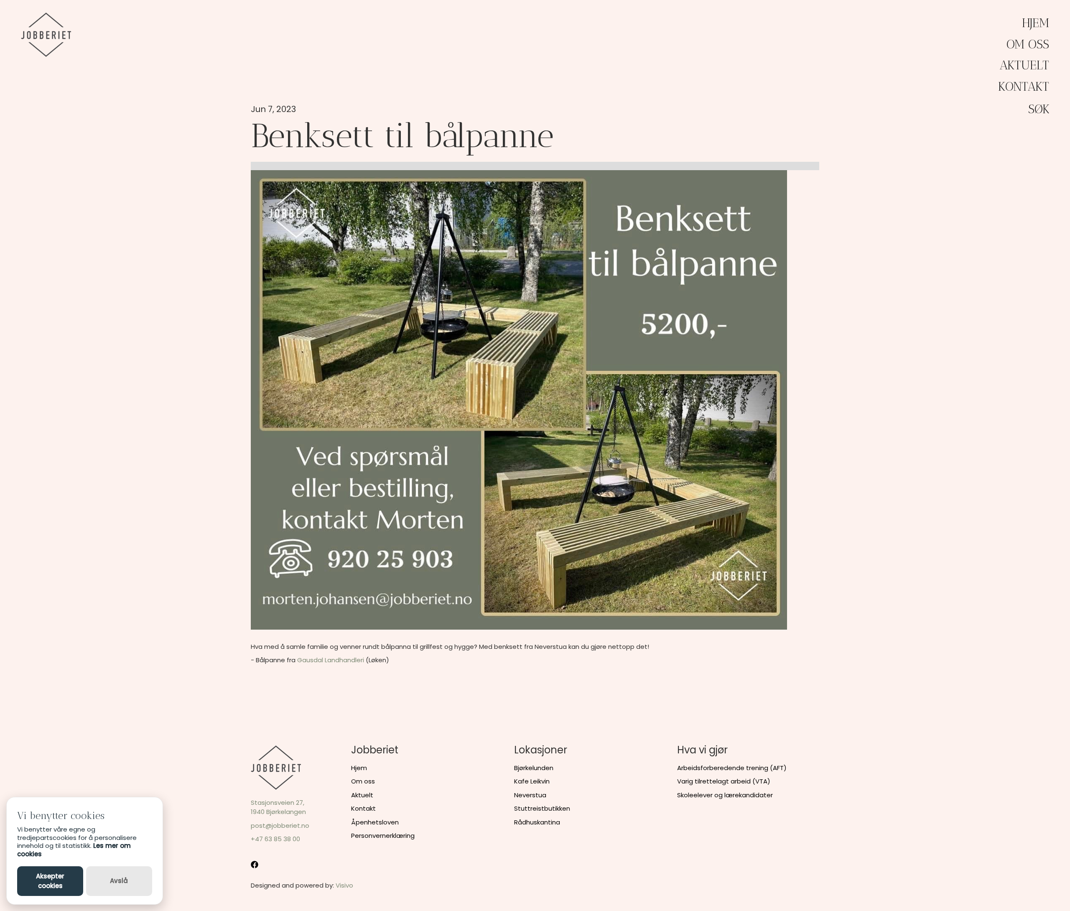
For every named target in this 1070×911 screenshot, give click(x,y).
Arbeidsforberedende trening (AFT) (732, 767)
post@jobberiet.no (280, 825)
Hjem (1035, 23)
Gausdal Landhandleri (330, 660)
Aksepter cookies (50, 881)
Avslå (119, 880)
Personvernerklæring (383, 835)
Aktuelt (1024, 65)
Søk (1039, 109)
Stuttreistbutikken (542, 808)
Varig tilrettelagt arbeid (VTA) (723, 781)
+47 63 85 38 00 (275, 838)
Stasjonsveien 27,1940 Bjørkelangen (278, 807)
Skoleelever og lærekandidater (725, 795)
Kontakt (1023, 86)
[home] (46, 35)
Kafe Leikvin (532, 781)
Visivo (344, 885)
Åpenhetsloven (375, 822)
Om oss (1027, 44)
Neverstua (530, 795)
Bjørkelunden (533, 767)
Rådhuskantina (537, 822)
